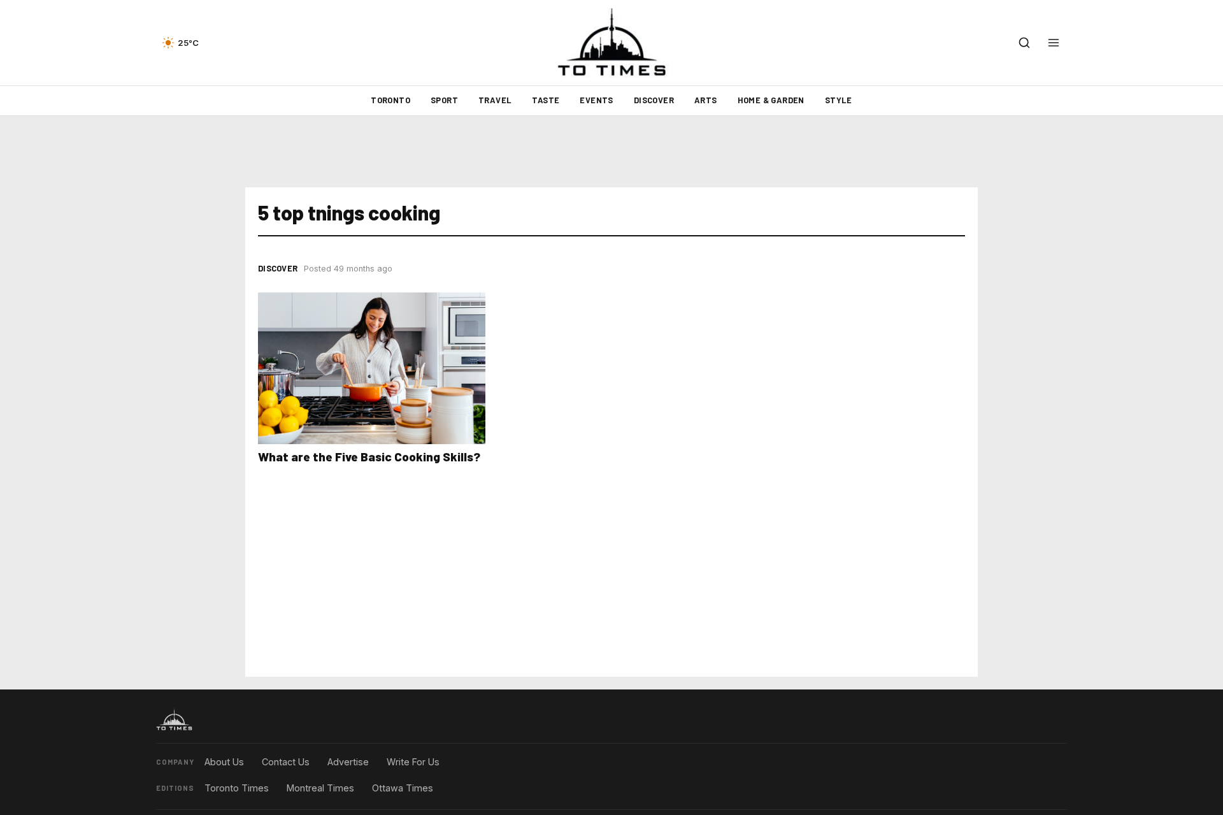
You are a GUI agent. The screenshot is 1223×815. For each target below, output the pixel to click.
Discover (654, 100)
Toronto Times (236, 788)
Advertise (348, 761)
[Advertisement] (611, 152)
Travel (494, 100)
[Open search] (1024, 42)
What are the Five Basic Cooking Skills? (369, 456)
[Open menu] (1053, 42)
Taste (545, 100)
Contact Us (286, 761)
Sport (444, 100)
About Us (224, 761)
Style (838, 100)
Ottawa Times (402, 788)
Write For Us (413, 761)
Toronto (390, 100)
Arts (705, 100)
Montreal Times (320, 788)
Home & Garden (771, 100)
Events (596, 100)
